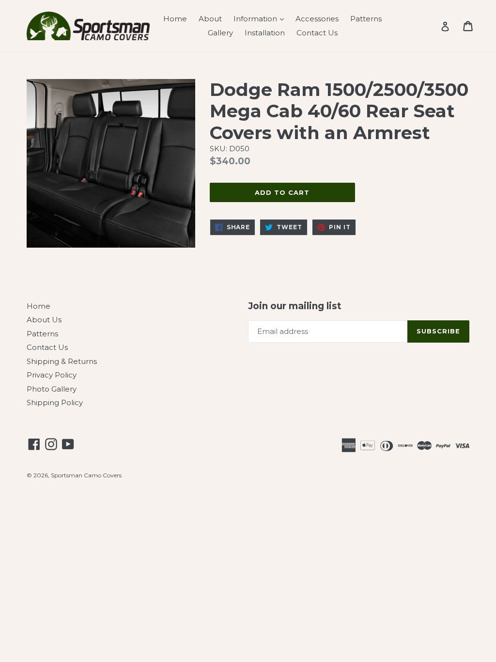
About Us (44, 319)
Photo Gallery (52, 389)
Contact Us (317, 32)
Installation (265, 32)
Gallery (220, 32)
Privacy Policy (52, 374)
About (210, 18)
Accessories (317, 18)
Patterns (366, 18)
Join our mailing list (294, 306)
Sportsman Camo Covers (86, 475)
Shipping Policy (55, 402)
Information (261, 18)
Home (175, 18)
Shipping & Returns (62, 361)
